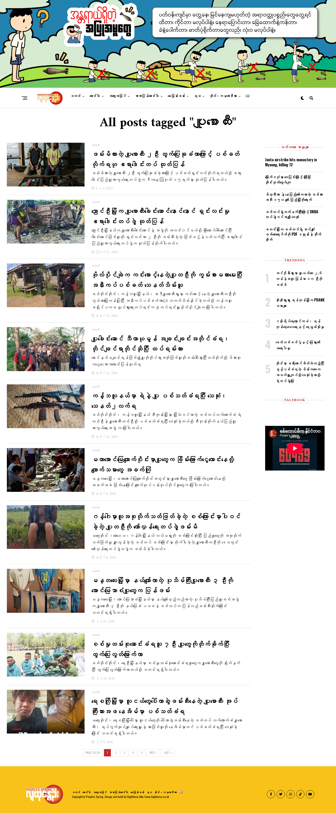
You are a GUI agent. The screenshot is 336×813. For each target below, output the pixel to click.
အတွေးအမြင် (117, 96)
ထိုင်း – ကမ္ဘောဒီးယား (223, 96)
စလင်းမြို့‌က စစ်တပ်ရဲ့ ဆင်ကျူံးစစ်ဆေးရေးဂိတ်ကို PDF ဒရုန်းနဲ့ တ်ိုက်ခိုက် (293, 234)
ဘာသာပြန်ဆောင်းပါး (147, 96)
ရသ (197, 96)
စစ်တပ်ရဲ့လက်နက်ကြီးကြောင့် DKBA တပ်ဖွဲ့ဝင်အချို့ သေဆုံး (291, 214)
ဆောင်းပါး (95, 96)
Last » (168, 752)
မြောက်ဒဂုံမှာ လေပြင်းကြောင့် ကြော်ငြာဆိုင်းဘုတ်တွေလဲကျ (288, 179)
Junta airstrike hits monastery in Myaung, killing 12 (291, 162)
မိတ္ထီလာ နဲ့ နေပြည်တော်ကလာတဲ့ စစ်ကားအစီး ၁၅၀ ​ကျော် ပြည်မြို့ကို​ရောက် (294, 197)
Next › (153, 752)
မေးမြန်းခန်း (176, 96)
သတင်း (75, 96)
